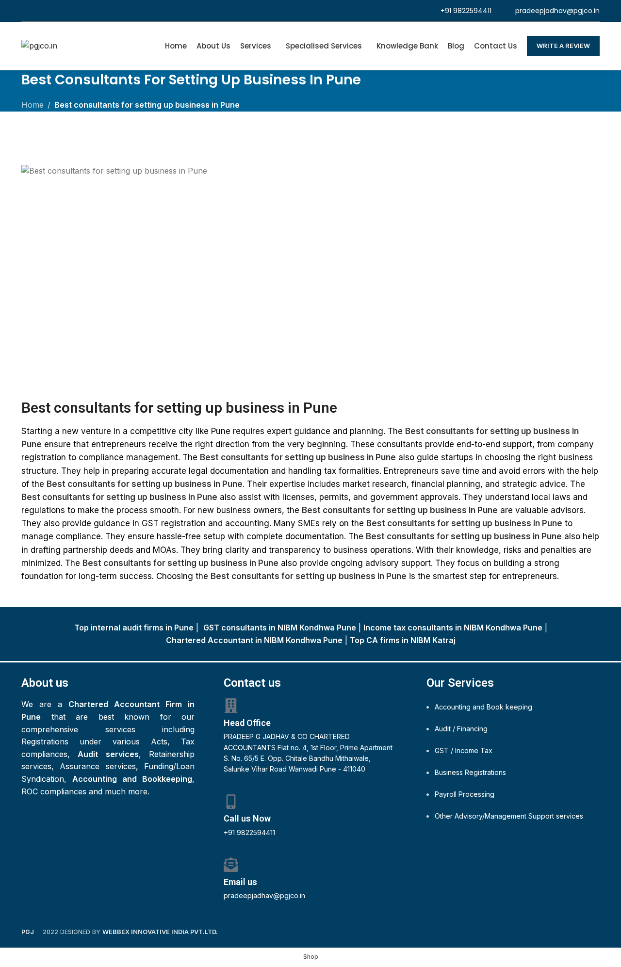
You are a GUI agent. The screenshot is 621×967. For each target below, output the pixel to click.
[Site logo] (39, 45)
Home (32, 105)
